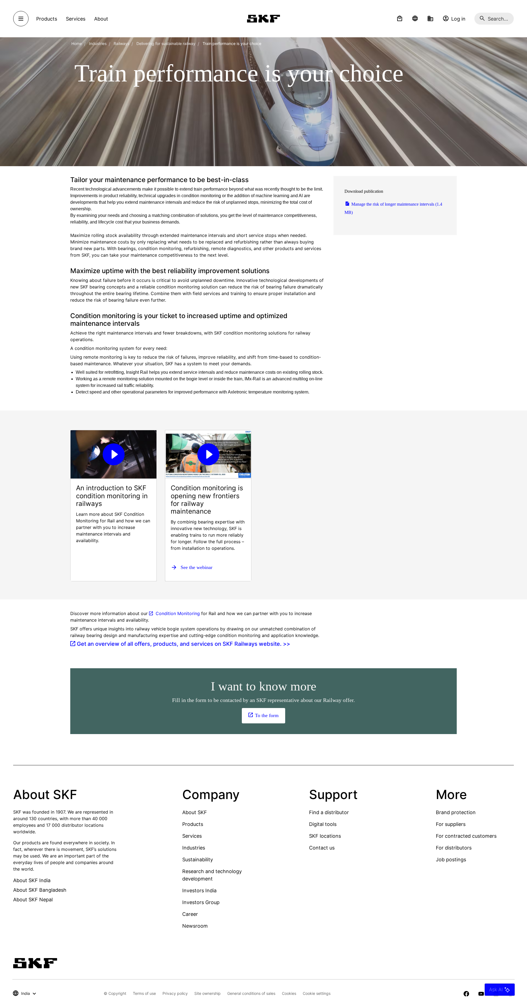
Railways (121, 43)
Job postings (451, 859)
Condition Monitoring (178, 613)
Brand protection (456, 812)
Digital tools (323, 824)
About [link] (101, 19)
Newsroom (195, 926)
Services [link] (75, 19)
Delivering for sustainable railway (165, 43)
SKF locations (325, 836)
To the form (267, 715)
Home (76, 43)
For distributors (454, 848)
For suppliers (451, 824)
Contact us (322, 848)
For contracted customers (466, 836)
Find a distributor (329, 812)
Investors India (199, 890)
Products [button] (46, 19)
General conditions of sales (251, 993)
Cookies (289, 993)
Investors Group (201, 902)
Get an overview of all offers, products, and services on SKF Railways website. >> (183, 644)
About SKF (194, 812)
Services (192, 836)
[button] (399, 19)
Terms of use (144, 993)
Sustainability (197, 859)
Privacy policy (175, 993)
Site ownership (207, 993)
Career (190, 914)
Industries (97, 43)
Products (192, 824)
